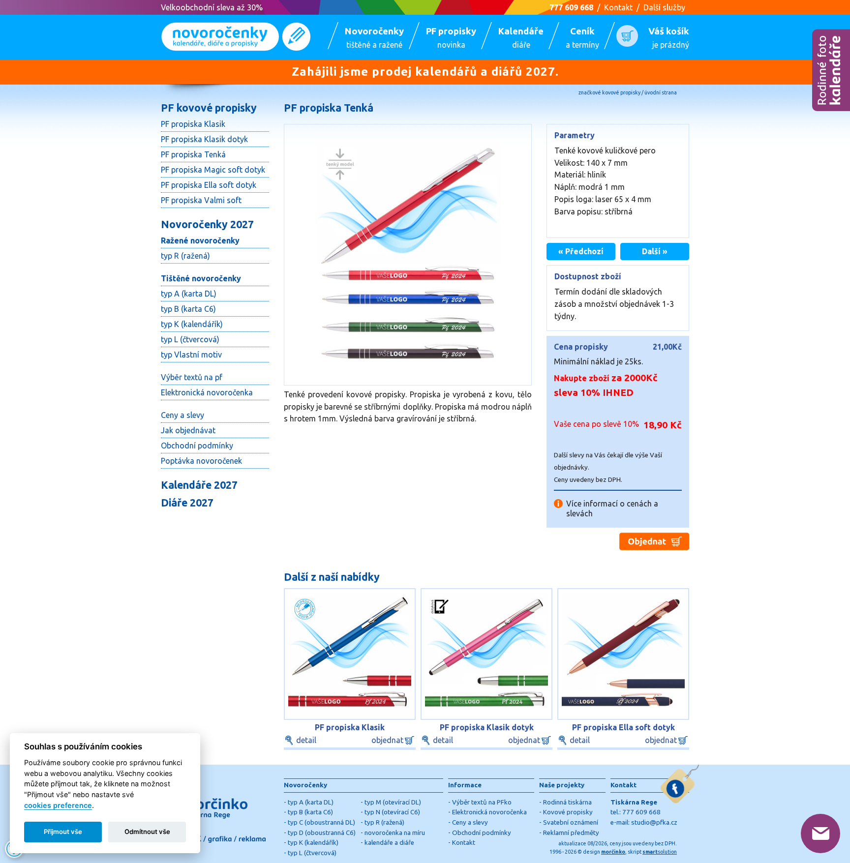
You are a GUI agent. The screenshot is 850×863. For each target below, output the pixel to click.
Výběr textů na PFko (482, 802)
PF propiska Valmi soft (201, 200)
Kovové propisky (568, 812)
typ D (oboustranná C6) (322, 832)
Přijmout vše (63, 831)
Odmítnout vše (147, 831)
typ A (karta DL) (188, 293)
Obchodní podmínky (197, 445)
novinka (451, 37)
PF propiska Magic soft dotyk (213, 169)
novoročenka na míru (394, 832)
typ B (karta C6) (188, 308)
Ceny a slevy (182, 415)
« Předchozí (581, 251)
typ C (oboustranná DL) (321, 822)
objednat (387, 740)
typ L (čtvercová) (190, 339)
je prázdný (668, 37)
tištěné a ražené (374, 37)
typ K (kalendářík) (192, 324)
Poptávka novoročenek (201, 460)
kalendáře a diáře (389, 842)
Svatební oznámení (570, 822)
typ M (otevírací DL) (392, 802)
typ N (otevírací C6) (392, 812)
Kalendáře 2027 (199, 485)
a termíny (582, 37)
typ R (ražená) (185, 255)
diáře (521, 37)
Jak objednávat (188, 430)
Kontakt (618, 7)
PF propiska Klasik (193, 123)
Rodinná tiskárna (567, 802)
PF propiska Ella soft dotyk (208, 184)
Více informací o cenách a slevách (612, 503)
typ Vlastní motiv (191, 354)
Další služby (664, 7)
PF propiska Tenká (193, 154)
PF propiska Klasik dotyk (204, 139)
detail (306, 740)
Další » (655, 251)
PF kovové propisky (209, 108)
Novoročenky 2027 (207, 224)
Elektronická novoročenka (207, 392)
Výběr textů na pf (191, 377)
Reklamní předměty (571, 832)
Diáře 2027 (187, 502)
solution (659, 852)
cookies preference (58, 805)
